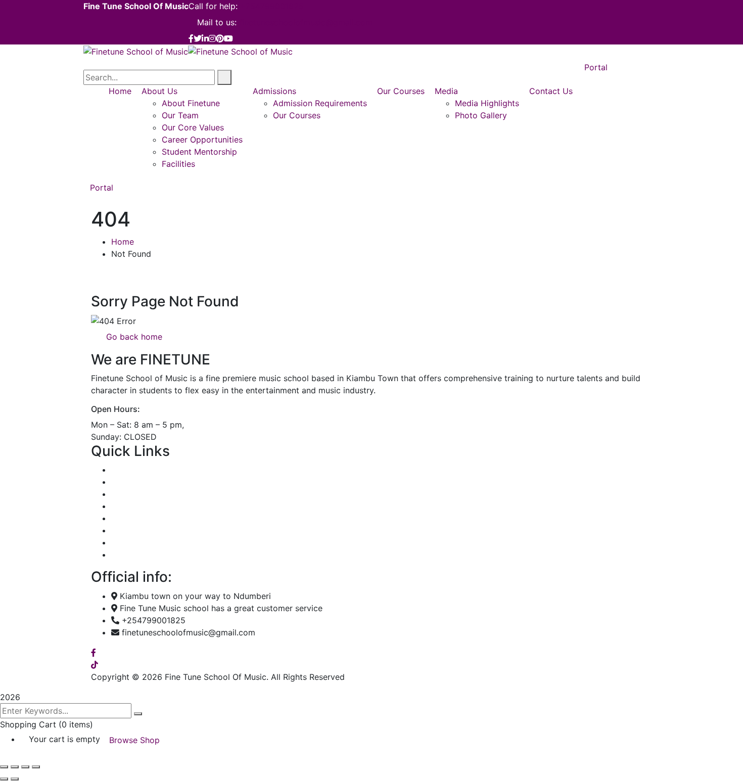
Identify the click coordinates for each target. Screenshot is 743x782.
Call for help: (213, 6)
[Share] (25, 766)
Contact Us (133, 554)
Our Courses (135, 494)
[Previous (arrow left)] (4, 778)
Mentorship (132, 518)
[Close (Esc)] (36, 766)
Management (136, 506)
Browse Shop (134, 740)
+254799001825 (272, 6)
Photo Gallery (137, 542)
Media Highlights (143, 530)
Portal (101, 187)
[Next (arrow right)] (15, 778)
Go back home (133, 337)
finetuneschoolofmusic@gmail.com (306, 22)
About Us (129, 482)
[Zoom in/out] (4, 766)
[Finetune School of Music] (135, 50)
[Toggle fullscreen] (15, 766)
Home (122, 242)
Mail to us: (217, 22)
